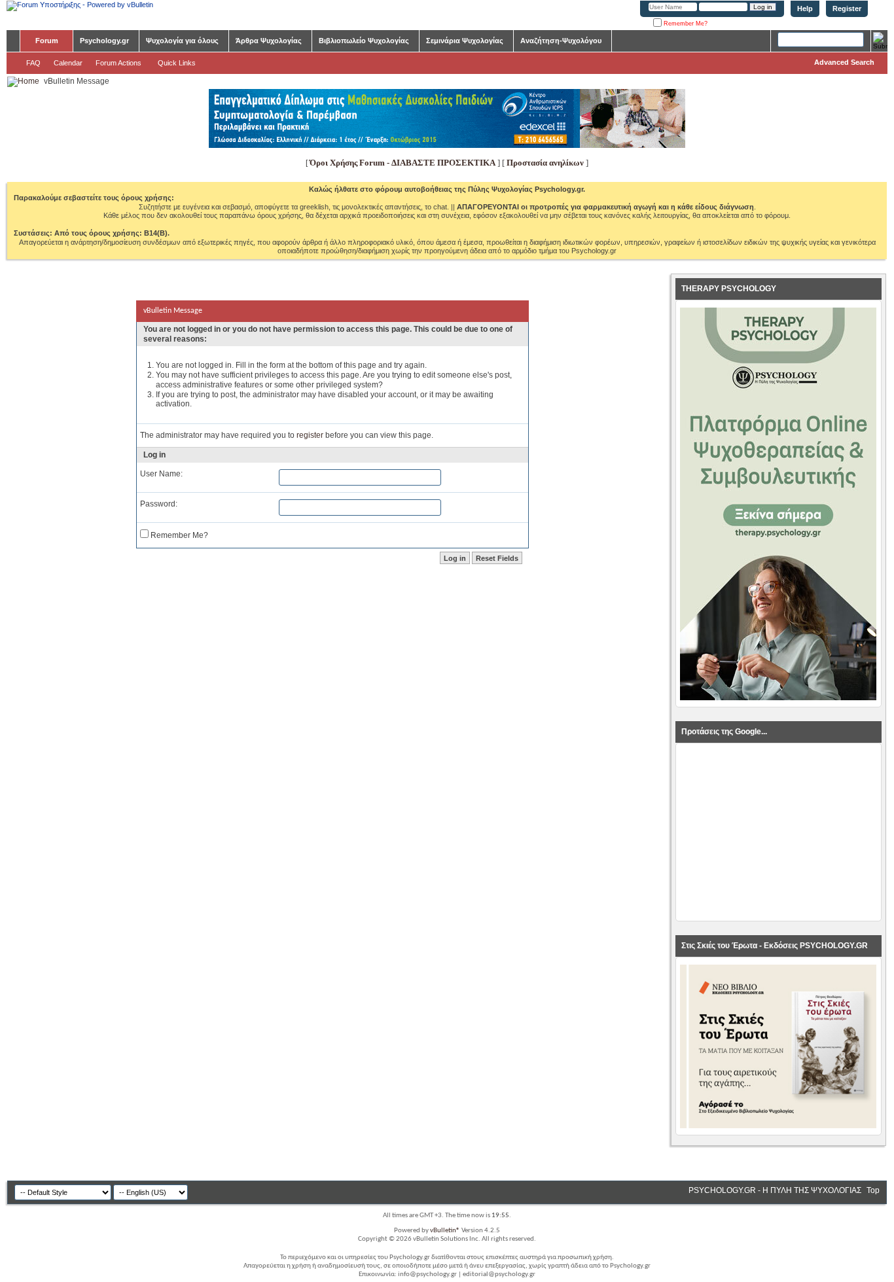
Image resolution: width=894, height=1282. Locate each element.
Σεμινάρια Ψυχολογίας (464, 41)
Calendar (68, 63)
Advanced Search (844, 62)
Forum (46, 41)
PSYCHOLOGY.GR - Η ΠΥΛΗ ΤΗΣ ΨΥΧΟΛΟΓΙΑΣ (774, 1190)
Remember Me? (684, 23)
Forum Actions (118, 63)
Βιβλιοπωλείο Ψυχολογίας (364, 41)
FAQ (33, 63)
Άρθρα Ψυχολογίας (269, 41)
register (309, 435)
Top (873, 1190)
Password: (158, 503)
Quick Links (177, 63)
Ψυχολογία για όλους (182, 41)
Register (846, 8)
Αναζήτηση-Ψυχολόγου (560, 41)
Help (805, 8)
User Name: (161, 473)
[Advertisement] (778, 832)
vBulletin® (445, 1230)
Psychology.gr (104, 41)
